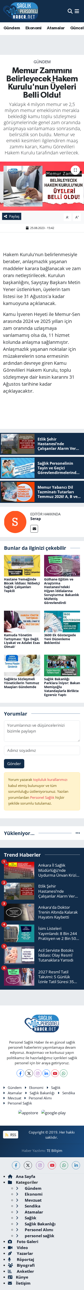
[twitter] (28, 1165)
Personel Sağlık (42, 797)
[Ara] (70, 11)
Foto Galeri (27, 1241)
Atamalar (56, 28)
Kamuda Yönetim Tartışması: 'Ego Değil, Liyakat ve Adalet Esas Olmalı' (22, 641)
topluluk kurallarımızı (50, 779)
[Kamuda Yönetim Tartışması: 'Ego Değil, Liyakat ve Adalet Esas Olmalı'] (22, 621)
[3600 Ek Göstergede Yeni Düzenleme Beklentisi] (62, 621)
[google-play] (53, 1113)
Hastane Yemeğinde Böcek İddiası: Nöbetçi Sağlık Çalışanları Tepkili (22, 585)
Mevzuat (14, 1098)
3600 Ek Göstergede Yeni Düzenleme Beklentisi (60, 639)
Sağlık (55, 1087)
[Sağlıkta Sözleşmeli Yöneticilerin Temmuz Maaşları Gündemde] (22, 665)
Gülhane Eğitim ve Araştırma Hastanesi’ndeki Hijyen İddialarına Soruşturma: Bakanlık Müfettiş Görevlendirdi (61, 591)
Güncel (77, 28)
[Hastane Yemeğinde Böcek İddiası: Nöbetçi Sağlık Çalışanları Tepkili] (22, 565)
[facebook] (16, 1165)
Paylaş (14, 216)
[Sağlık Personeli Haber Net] (20, 11)
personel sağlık (39, 1235)
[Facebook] (20, 1073)
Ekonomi (33, 28)
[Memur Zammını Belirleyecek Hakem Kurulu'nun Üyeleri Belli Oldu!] (42, 186)
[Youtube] (55, 1073)
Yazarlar (24, 1253)
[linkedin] (76, 1165)
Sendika (68, 1093)
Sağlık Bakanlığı (42, 1093)
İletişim (23, 1283)
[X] (29, 1073)
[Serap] (15, 521)
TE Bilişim (54, 1150)
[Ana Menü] (77, 11)
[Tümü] (78, 833)
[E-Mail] (34, 529)
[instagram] (40, 1165)
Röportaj (25, 1259)
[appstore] (28, 1113)
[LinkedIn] (46, 1073)
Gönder (14, 763)
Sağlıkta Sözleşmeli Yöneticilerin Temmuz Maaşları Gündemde (21, 683)
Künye (22, 1277)
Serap (35, 518)
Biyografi (25, 1265)
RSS (12, 1134)
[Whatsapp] (63, 1073)
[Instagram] (38, 1073)
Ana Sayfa (25, 1176)
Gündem (12, 28)
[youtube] (52, 1165)
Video (22, 1247)
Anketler (25, 1271)
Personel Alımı (40, 1098)
